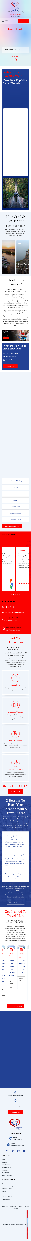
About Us (4, 1162)
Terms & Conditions (7, 1175)
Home (3, 1159)
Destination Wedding (7, 1186)
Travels (3, 1183)
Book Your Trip (15, 902)
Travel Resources (6, 1167)
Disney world (5, 1194)
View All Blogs (15, 1006)
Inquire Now (15, 791)
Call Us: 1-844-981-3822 (15, 786)
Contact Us (5, 1170)
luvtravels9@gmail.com (17, 1145)
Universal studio (6, 1199)
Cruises (4, 1191)
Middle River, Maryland (16, 1106)
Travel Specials (6, 1164)
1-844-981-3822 (12, 621)
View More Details (11, 526)
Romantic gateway (7, 1196)
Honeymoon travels (7, 1188)
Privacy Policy (5, 1172)
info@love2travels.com (13, 630)
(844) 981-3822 (15, 16)
